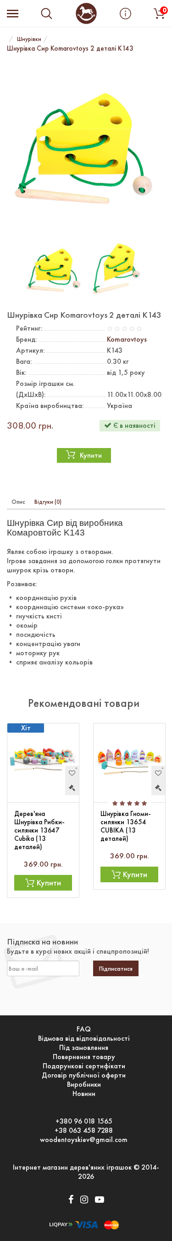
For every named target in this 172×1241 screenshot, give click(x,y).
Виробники (84, 1084)
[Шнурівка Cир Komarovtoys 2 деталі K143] (86, 146)
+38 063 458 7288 (84, 1130)
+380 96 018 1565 (83, 1121)
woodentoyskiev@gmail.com (84, 1139)
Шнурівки (29, 39)
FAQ (84, 1029)
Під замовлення (83, 1047)
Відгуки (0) (47, 502)
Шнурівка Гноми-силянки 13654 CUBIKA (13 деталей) (125, 826)
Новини (83, 1093)
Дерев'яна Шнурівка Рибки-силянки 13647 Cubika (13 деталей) (39, 830)
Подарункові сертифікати (84, 1066)
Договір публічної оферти (84, 1075)
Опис (18, 502)
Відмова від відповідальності (84, 1038)
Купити (91, 455)
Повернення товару (84, 1056)
